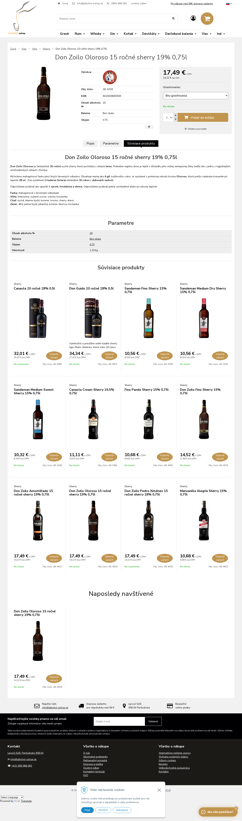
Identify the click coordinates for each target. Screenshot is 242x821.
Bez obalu (95, 239)
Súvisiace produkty (141, 143)
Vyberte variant (53, 355)
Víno (34, 49)
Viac (24, 49)
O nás (86, 753)
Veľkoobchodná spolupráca (174, 768)
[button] (236, 808)
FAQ (85, 775)
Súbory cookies (167, 760)
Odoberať (153, 721)
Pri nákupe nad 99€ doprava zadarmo (192, 3)
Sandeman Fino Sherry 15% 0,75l (146, 290)
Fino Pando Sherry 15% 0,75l (147, 390)
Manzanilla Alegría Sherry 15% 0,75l (203, 493)
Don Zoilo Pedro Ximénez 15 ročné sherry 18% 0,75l (146, 493)
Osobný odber (91, 768)
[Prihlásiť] (193, 18)
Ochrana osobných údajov (173, 756)
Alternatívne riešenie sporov (175, 753)
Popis (90, 143)
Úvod (65, 3)
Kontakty (164, 771)
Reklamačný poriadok (95, 760)
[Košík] (207, 18)
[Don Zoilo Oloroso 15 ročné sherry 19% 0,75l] (43, 93)
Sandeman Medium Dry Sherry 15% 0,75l (203, 290)
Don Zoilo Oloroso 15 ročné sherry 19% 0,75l (90, 493)
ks (171, 117)
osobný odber (139, 3)
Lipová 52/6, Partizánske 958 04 (25, 753)
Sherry (46, 49)
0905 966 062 (119, 3)
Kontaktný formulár (94, 771)
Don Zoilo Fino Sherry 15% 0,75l (200, 391)
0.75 (92, 244)
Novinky (163, 764)
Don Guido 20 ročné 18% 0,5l (91, 288)
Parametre (111, 143)
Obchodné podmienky (95, 756)
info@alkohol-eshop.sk (90, 3)
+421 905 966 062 (21, 765)
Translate (26, 801)
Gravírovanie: (172, 87)
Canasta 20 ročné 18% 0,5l (34, 288)
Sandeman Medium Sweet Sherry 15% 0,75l (34, 391)
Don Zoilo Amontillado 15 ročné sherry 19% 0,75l (33, 493)
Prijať (87, 810)
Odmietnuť (122, 810)
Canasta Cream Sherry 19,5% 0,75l (91, 391)
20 (91, 233)
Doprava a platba (93, 764)
